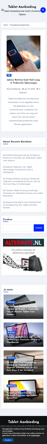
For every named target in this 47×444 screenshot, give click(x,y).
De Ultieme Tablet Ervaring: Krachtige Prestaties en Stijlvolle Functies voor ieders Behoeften (23, 193)
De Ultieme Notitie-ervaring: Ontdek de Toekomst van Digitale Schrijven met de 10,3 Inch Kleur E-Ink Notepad (21, 181)
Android (11, 302)
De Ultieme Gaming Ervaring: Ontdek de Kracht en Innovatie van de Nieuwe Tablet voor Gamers (22, 158)
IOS (9, 75)
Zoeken (7, 219)
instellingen (35, 435)
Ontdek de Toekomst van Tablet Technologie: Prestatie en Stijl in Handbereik (18, 169)
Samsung (12, 386)
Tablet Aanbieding (22, 7)
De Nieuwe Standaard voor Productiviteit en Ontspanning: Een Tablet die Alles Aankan (22, 205)
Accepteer (8, 440)
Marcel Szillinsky (14, 89)
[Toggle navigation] (2, 10)
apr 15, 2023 (29, 89)
